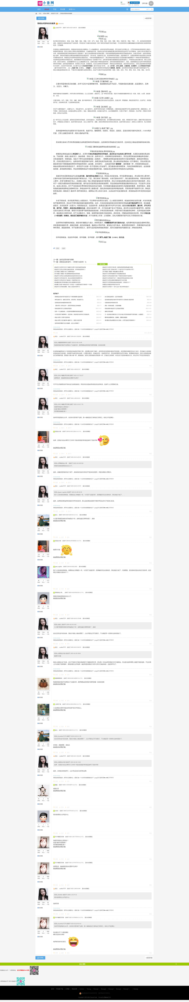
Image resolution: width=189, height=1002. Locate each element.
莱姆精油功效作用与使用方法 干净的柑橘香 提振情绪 (68, 296)
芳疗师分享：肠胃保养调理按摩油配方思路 (121, 267)
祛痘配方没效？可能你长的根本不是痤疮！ (121, 276)
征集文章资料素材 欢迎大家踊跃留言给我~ (70, 282)
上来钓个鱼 (58, 704)
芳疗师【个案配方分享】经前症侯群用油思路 (74, 267)
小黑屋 (67, 989)
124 (39, 445)
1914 (39, 850)
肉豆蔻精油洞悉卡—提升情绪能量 (113, 296)
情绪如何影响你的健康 (66, 13)
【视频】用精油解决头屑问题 (115, 271)
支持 (62, 365)
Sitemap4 (118, 989)
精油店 (46, 9)
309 (39, 606)
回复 (56, 333)
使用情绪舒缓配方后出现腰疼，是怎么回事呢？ (67, 323)
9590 (39, 41)
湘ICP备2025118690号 (104, 993)
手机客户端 (59, 989)
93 (38, 798)
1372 (48, 580)
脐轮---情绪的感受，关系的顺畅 (113, 305)
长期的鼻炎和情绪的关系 (111, 302)
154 (48, 606)
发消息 (41, 47)
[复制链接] (61, 23)
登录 (151, 3)
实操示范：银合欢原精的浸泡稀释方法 (72, 278)
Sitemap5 (126, 989)
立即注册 (144, 3)
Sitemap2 (103, 989)
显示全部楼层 (82, 27)
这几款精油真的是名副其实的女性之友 (72, 276)
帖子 (148, 9)
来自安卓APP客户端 (59, 520)
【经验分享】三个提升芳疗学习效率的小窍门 (122, 269)
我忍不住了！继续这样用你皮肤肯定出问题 (121, 278)
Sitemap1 (96, 989)
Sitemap (89, 989)
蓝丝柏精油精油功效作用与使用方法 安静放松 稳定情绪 (119, 299)
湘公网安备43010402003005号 (89, 993)
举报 (145, 333)
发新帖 (42, 18)
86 (38, 580)
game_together (58, 566)
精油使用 (74, 989)
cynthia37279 (58, 27)
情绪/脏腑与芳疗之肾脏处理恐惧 (63, 308)
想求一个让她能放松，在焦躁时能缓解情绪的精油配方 (69, 311)
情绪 (57, 248)
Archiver (81, 989)
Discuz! (106, 997)
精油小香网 (46, 13)
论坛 (40, 13)
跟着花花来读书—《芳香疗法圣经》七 (73, 262)
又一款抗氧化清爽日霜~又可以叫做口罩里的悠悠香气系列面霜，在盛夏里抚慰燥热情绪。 (125, 314)
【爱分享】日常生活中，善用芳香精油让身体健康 (68, 305)
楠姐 (56, 785)
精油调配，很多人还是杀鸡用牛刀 (71, 286)
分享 (150, 333)
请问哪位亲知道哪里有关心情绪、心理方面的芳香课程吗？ (120, 320)
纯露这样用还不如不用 (114, 284)
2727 (48, 445)
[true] (152, 9)
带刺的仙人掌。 (59, 592)
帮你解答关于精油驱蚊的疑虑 (118, 273)
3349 (48, 692)
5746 (43, 41)
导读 (54, 9)
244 (39, 528)
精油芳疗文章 (54, 13)
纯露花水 (105, 284)
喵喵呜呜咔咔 (58, 678)
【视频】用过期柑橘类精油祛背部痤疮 (70, 273)
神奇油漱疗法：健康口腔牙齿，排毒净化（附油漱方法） (69, 299)
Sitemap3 (111, 989)
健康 (63, 248)
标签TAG (72, 9)
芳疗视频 (57, 271)
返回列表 (148, 18)
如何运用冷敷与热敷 (67, 259)
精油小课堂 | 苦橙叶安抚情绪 (62, 317)
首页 (39, 9)
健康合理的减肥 (109, 311)
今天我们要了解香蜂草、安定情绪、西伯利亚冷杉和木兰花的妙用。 (72, 314)
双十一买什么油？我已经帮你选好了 (119, 286)
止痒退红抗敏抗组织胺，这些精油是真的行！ (74, 269)
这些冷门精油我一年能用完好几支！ (71, 280)
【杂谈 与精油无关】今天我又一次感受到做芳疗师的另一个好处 (75, 284)
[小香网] (44, 3)
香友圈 (62, 9)
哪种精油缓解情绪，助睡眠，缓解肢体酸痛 (116, 317)
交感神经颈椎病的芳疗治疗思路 (118, 280)
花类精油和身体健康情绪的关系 (63, 302)
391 (39, 692)
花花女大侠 (58, 431)
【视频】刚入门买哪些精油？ (67, 271)
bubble (56, 810)
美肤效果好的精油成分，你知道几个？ (120, 282)
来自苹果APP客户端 (59, 448)
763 (48, 798)
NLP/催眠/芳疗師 (59, 836)
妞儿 (56, 515)
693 (39, 718)
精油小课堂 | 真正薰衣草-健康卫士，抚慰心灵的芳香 (68, 320)
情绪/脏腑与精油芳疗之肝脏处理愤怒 (114, 308)
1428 (48, 528)
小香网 (36, 13)
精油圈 (56, 282)
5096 (48, 850)
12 (43, 445)
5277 (48, 718)
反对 (69, 365)
